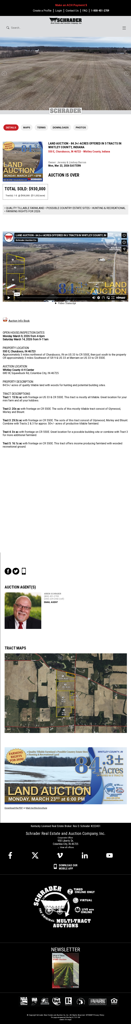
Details (11, 127)
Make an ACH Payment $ (71, 5)
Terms (41, 127)
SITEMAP (89, 1015)
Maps (26, 127)
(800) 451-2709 (51, 596)
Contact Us (72, 10)
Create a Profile (42, 10)
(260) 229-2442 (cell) (54, 598)
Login (58, 10)
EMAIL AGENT (51, 602)
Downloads (61, 127)
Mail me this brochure (36, 808)
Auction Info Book (19, 320)
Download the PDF (14, 808)
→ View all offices (65, 847)
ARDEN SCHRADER (52, 593)
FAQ (84, 10)
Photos (81, 127)
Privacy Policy (98, 1015)
